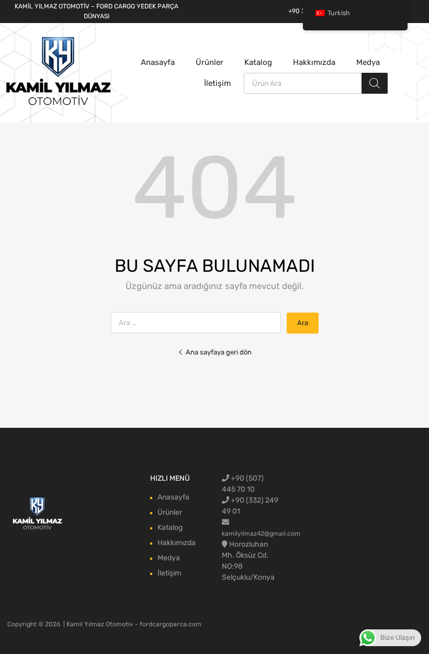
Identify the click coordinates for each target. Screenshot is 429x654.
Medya (368, 62)
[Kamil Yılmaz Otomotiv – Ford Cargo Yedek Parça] (58, 104)
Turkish (339, 13)
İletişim (217, 83)
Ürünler (209, 62)
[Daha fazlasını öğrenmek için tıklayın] (37, 514)
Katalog (258, 62)
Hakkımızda (314, 62)
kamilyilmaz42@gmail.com (261, 533)
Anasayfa (158, 62)
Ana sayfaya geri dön (219, 352)
